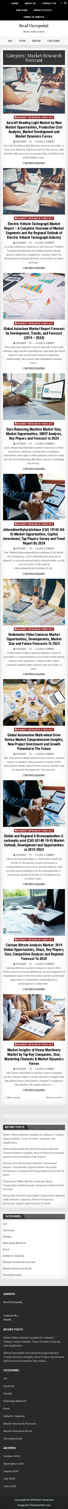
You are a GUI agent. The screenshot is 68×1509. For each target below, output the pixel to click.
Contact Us (49, 3)
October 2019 (11, 1456)
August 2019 (10, 1471)
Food (22, 40)
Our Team (21, 10)
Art (10, 40)
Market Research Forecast (35, 117)
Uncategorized (12, 1275)
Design (36, 40)
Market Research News (17, 1268)
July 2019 (9, 1478)
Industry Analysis (13, 1255)
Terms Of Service (33, 16)
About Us (30, 3)
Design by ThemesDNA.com (33, 1505)
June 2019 (9, 1486)
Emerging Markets (14, 1243)
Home (15, 3)
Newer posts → (55, 1097)
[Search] (65, 3)
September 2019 (13, 1463)
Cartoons (53, 40)
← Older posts (11, 1097)
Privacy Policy (43, 10)
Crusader (21, 141)
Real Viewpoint (34, 25)
